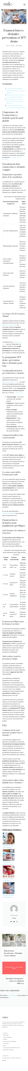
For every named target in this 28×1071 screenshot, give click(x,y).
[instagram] (2, 1060)
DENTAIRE (5, 1035)
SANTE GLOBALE (7, 1037)
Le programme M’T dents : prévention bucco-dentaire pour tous (15, 101)
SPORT (5, 1039)
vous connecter (12, 995)
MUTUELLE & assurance (9, 1041)
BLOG (4, 1045)
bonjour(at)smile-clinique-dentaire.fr (11, 1058)
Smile (20, 46)
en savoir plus (18, 393)
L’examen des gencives (9, 325)
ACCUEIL (5, 1033)
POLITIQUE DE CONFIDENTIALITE (11, 1047)
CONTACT (5, 1055)
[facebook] (5, 1060)
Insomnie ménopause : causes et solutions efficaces (15, 981)
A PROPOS (6, 1043)
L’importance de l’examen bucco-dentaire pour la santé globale (16, 91)
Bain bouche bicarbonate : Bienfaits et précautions (13, 953)
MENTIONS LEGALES (8, 1049)
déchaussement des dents (10, 382)
